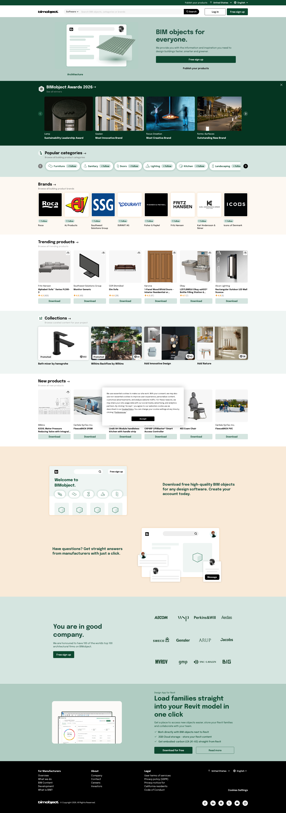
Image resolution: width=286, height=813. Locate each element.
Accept (143, 419)
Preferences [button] (120, 412)
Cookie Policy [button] (127, 409)
